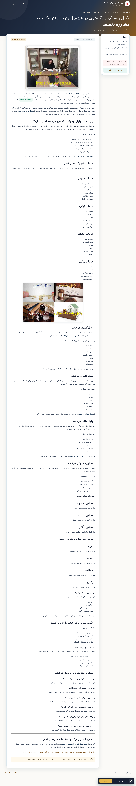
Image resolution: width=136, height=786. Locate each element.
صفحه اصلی (25, 3)
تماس (106, 781)
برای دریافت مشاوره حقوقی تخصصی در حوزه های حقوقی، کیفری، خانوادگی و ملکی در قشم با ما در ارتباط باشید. (57, 752)
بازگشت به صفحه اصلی (10, 772)
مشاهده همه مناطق (115, 70)
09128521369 (27, 100)
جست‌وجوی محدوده (13, 3)
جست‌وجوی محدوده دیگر (18, 39)
